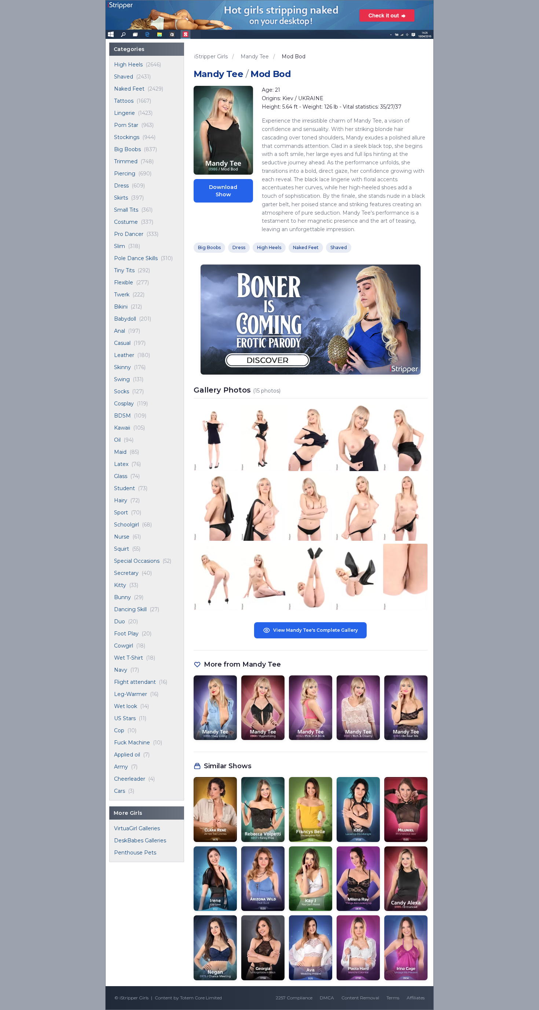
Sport (121, 512)
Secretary (126, 573)
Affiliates (416, 997)
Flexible (123, 282)
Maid (120, 452)
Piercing (124, 173)
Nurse (121, 536)
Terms (392, 997)
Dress (121, 185)
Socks (121, 391)
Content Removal (360, 997)
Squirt (121, 549)
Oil (117, 440)
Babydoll (125, 319)
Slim (119, 246)
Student (124, 488)
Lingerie (124, 113)
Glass (120, 476)
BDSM (122, 415)
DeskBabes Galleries (140, 840)
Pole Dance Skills (136, 258)
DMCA (327, 997)
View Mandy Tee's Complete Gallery (315, 630)
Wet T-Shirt (128, 658)
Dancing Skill (130, 609)
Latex (121, 464)
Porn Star (126, 125)
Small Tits (126, 210)
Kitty (120, 585)
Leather (124, 355)
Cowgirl (123, 645)
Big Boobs (127, 149)
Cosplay (124, 403)
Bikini (121, 306)
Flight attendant (135, 682)
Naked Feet (129, 88)
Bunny (122, 597)
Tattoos (123, 101)
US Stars (125, 718)
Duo (119, 621)
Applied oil (127, 754)
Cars (119, 791)
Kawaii (122, 427)
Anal (119, 331)
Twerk (121, 294)
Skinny (122, 367)
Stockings (126, 137)
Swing (122, 379)
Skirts (121, 197)
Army (121, 766)
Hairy (120, 500)
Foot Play (126, 633)
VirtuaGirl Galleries (137, 828)
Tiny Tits (124, 270)
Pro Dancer (128, 234)
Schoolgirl (126, 524)
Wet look (125, 706)
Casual (122, 343)
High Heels (128, 64)
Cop (119, 730)
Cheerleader (129, 779)
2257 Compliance (294, 997)
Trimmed (126, 161)
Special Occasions (137, 561)
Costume (126, 222)
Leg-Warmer (130, 694)
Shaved (123, 76)
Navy (120, 670)
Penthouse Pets (135, 852)
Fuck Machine (132, 742)
